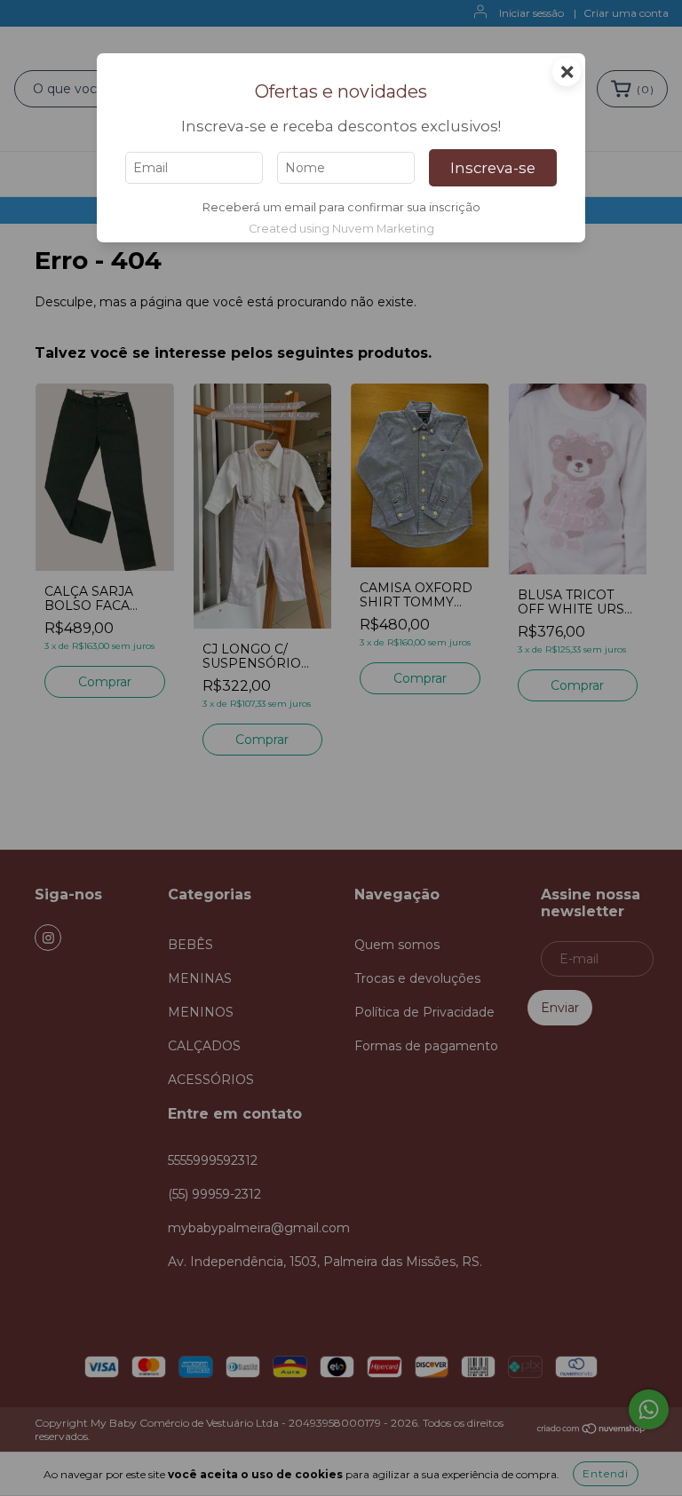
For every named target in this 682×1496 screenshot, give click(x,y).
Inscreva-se (492, 168)
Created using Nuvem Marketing (341, 228)
